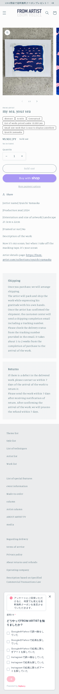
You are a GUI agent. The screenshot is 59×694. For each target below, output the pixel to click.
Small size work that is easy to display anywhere (29, 127)
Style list (11, 440)
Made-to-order (15, 493)
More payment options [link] (29, 186)
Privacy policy (14, 554)
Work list (12, 463)
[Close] (49, 597)
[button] (4, 13)
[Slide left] (22, 101)
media (10, 524)
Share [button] (10, 194)
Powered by (12, 686)
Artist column (14, 509)
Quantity (7, 149)
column (11, 501)
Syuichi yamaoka (13, 132)
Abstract (8, 118)
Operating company (18, 569)
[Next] (11, 679)
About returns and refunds (22, 562)
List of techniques (17, 448)
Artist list (12, 456)
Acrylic (20, 118)
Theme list (12, 433)
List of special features (19, 478)
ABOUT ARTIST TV (16, 516)
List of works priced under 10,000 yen (23, 123)
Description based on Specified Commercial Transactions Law (24, 579)
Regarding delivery (17, 539)
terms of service (16, 546)
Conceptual (34, 118)
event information (17, 486)
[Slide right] (36, 101)
